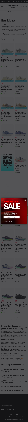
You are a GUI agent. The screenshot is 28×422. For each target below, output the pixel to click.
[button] (14, 211)
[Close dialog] (25, 200)
